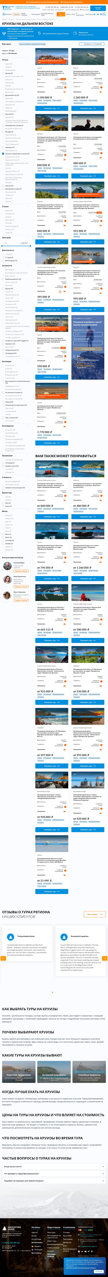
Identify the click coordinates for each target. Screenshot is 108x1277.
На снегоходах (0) (11, 307)
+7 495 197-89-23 (52, 7)
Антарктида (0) (10, 70)
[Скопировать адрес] (82, 1243)
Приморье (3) (9, 147)
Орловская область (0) (12, 138)
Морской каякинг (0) (12, 295)
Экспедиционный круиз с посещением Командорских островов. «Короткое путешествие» (87, 485)
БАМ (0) (7, 86)
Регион (5, 60)
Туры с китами (57, 100)
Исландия (38, 1250)
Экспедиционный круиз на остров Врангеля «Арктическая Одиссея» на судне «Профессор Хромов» (50, 73)
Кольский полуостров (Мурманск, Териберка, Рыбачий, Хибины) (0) (16, 121)
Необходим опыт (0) (12, 484)
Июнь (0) (8, 531)
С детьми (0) (9, 408)
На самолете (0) (10, 304)
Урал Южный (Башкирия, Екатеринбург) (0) (13, 178)
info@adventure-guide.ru (88, 1246)
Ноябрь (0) (8, 547)
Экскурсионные (42, 103)
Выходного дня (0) (11, 375)
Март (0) (8, 521)
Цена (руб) (6, 238)
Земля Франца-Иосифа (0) (14, 101)
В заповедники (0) (11, 372)
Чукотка (39, 68)
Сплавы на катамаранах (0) (14, 334)
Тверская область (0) (12, 171)
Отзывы (66, 1232)
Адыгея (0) (8, 64)
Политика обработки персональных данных (91, 1257)
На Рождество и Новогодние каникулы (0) (14, 449)
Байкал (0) (8, 79)
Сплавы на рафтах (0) (12, 337)
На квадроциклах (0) (12, 301)
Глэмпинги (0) (10, 378)
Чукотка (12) (9, 186)
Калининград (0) (10, 111)
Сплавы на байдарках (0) (13, 331)
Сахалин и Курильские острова (25, 19)
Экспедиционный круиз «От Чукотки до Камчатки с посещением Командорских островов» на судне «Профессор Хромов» (51, 139)
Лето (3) (8, 503)
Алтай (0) (8, 67)
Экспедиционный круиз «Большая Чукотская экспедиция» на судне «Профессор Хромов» (50, 547)
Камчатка (40, 134)
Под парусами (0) (11, 320)
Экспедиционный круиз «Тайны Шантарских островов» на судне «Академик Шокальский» (49, 796)
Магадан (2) (9, 132)
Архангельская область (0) (14, 76)
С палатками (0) (10, 411)
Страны (5, 206)
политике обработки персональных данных (81, 1268)
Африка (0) (9, 210)
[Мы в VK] (98, 14)
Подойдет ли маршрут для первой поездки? (24, 1181)
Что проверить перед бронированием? (21, 1174)
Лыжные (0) (9, 292)
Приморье (76, 666)
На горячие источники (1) (13, 392)
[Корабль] (64, 92)
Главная (4, 19)
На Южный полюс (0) (12, 314)
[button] (104, 958)
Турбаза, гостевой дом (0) (14, 460)
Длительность (8, 250)
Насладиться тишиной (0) (14, 399)
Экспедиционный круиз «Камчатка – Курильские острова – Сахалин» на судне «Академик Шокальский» (50, 206)
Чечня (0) (8, 182)
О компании (80, 14)
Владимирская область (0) (14, 89)
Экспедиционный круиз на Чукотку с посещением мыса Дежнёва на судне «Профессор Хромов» (50, 609)
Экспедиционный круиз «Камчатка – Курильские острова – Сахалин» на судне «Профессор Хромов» (86, 206)
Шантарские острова (43, 791)
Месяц (4, 511)
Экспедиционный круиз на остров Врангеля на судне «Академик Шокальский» (86, 547)
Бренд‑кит (67, 1242)
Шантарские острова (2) (13, 189)
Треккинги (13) (10, 344)
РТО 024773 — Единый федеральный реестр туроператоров (91, 1235)
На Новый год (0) (11, 442)
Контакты (89, 14)
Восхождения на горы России (54, 1236)
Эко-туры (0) (9, 421)
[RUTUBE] (89, 1251)
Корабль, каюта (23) (12, 466)
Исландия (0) (9, 214)
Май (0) (7, 528)
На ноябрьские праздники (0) (15, 445)
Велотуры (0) (9, 270)
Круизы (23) (9, 288)
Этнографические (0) (12, 356)
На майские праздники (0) (14, 439)
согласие (80, 358)
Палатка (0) (9, 469)
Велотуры (51, 1232)
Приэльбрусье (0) (11, 150)
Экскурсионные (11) (12, 350)
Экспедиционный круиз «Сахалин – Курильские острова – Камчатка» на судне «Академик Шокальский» (50, 485)
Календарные (8, 426)
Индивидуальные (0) (12, 386)
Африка (37, 1246)
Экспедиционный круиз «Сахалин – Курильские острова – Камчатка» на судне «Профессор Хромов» (50, 671)
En (104, 14)
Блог (73, 14)
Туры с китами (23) (11, 417)
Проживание (7, 456)
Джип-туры (52, 1241)
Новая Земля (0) (10, 135)
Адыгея (34, 1232)
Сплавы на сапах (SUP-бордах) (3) (16, 341)
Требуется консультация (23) (15, 488)
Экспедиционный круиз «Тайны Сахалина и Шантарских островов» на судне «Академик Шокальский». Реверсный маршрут (87, 797)
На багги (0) (9, 298)
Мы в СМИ (67, 1236)
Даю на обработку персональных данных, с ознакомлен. (88, 362)
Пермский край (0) (11, 141)
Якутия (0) (8, 198)
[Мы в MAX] (101, 14)
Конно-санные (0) (11, 282)
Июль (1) (8, 534)
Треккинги (41, 236)
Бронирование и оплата (70, 1250)
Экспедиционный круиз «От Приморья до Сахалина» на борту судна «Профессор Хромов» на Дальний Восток (51, 733)
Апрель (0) (8, 525)
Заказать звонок (98, 8)
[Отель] (60, 291)
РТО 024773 (13, 38)
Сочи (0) (8, 168)
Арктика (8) (9, 73)
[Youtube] (85, 1251)
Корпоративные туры (47, 14)
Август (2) (8, 537)
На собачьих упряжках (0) (14, 310)
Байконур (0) (9, 83)
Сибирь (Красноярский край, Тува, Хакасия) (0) (16, 164)
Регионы (8, 14)
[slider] (2, 246)
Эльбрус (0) (9, 195)
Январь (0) (8, 515)
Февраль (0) (9, 518)
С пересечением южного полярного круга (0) (17, 327)
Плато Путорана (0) (11, 144)
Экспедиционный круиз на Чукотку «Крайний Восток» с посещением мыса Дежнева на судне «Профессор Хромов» (51, 340)
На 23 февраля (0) (11, 433)
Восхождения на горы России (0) (16, 273)
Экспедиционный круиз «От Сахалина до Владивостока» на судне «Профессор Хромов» (51, 272)
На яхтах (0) (9, 317)
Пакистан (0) (9, 229)
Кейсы (68, 14)
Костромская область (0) (13, 128)
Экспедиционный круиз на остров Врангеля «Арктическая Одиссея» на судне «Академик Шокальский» (86, 73)
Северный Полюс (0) (12, 160)
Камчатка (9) (9, 114)
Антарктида (36, 1239)
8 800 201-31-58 (67, 7)
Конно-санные (53, 1248)
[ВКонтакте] (82, 1251)
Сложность (7, 477)
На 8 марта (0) (10, 436)
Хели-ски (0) (9, 347)
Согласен (99, 1271)
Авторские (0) (9, 365)
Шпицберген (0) (10, 192)
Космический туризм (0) (13, 389)
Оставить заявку (88, 349)
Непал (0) (8, 223)
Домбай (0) (9, 98)
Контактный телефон (81, 339)
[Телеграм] (79, 1251)
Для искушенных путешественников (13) (17, 382)
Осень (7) (8, 506)
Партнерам (67, 1239)
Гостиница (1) (9, 463)
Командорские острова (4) (14, 125)
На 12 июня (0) (10, 430)
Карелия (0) (9, 117)
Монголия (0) (9, 220)
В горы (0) (8, 368)
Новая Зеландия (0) (12, 226)
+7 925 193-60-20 (81, 7)
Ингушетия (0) (10, 105)
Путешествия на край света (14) (16, 405)
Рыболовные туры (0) (12, 323)
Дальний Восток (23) (12, 95)
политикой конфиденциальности (85, 365)
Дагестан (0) (9, 92)
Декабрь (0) (9, 550)
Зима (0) (8, 497)
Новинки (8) (9, 402)
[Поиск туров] (3, 14)
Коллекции (36, 14)
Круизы (40, 100)
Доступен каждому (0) (12, 481)
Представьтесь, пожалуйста (84, 330)
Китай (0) (8, 217)
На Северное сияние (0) (13, 395)
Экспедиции (47, 100)
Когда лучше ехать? (13, 1166)
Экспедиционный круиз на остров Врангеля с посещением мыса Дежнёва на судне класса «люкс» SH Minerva (51, 860)
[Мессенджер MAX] (92, 1251)
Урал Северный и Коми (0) (14, 174)
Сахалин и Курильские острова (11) (17, 154)
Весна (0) (8, 500)
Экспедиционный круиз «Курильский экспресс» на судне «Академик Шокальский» (87, 609)
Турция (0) (8, 232)
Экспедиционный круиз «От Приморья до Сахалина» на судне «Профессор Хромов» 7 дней (87, 671)
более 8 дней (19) (11, 260)
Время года (7, 493)
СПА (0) (7, 414)
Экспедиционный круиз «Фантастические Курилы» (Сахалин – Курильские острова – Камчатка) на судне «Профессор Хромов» (87, 733)
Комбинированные (58, 234)
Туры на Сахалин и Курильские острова (32, 44)
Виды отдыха (24, 14)
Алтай (34, 1236)
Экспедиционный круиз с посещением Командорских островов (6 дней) (87, 138)
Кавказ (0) (8, 108)
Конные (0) (9, 285)
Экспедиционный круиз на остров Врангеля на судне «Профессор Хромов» (49, 407)
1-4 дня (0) (8, 254)
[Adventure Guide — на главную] (8, 8)
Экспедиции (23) (10, 353)
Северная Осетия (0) (12, 157)
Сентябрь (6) (9, 540)
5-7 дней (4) (9, 257)
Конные (50, 1251)
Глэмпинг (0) (9, 472)
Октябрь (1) (9, 543)
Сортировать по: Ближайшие (93, 44)
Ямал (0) (8, 201)
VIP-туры (60, 14)
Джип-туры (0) (10, 276)
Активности (7, 266)
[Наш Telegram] (94, 14)
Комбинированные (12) (13, 279)
